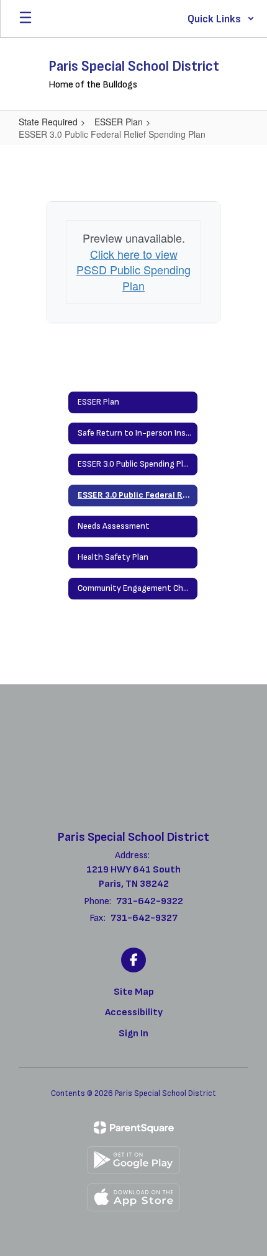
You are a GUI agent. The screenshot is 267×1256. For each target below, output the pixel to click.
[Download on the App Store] (133, 1197)
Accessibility (134, 1012)
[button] (221, 18)
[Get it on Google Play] (133, 1160)
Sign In (133, 1033)
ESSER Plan (118, 121)
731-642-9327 (144, 918)
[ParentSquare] (134, 1127)
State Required (48, 121)
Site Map (134, 992)
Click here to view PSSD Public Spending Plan (133, 270)
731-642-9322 (149, 901)
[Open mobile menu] (25, 18)
